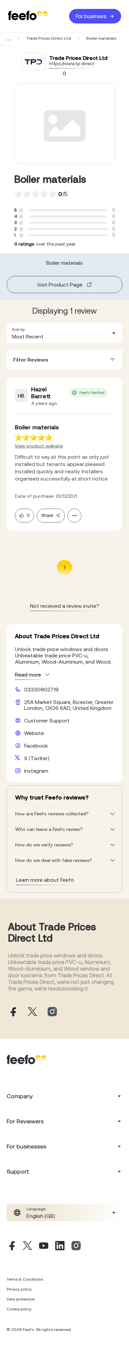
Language (35, 1209)
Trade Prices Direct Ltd (48, 38)
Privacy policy (19, 1289)
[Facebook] (11, 1246)
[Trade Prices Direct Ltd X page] (32, 1012)
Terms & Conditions (25, 1279)
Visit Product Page (59, 285)
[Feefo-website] (28, 16)
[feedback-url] (33, 437)
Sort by (18, 329)
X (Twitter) (36, 758)
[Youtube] (43, 1246)
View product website (39, 445)
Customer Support (46, 720)
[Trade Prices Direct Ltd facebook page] (12, 1012)
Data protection (21, 1299)
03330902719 (41, 689)
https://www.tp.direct (71, 63)
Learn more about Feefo (45, 880)
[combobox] (64, 333)
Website (34, 733)
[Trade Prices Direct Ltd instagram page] (52, 1012)
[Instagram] (76, 1246)
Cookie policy (19, 1309)
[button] (64, 333)
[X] (27, 1246)
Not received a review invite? (64, 606)
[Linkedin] (59, 1246)
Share (47, 515)
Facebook (36, 746)
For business (91, 16)
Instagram (36, 771)
